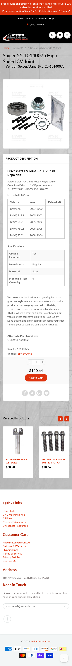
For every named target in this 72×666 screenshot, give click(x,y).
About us (30, 18)
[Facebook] (7, 619)
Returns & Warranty (14, 546)
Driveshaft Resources (15, 525)
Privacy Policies (11, 557)
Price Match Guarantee (16, 542)
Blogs (51, 18)
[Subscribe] (64, 606)
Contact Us (9, 560)
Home (21, 18)
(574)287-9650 (37, 24)
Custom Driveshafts (14, 522)
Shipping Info (10, 549)
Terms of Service (12, 553)
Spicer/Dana (25, 353)
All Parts (8, 518)
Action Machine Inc (40, 641)
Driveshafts (9, 510)
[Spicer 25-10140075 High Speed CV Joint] (36, 113)
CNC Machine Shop (14, 514)
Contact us (41, 18)
